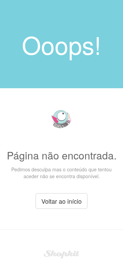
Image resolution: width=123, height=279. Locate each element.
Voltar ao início (61, 201)
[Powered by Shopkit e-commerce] (62, 253)
